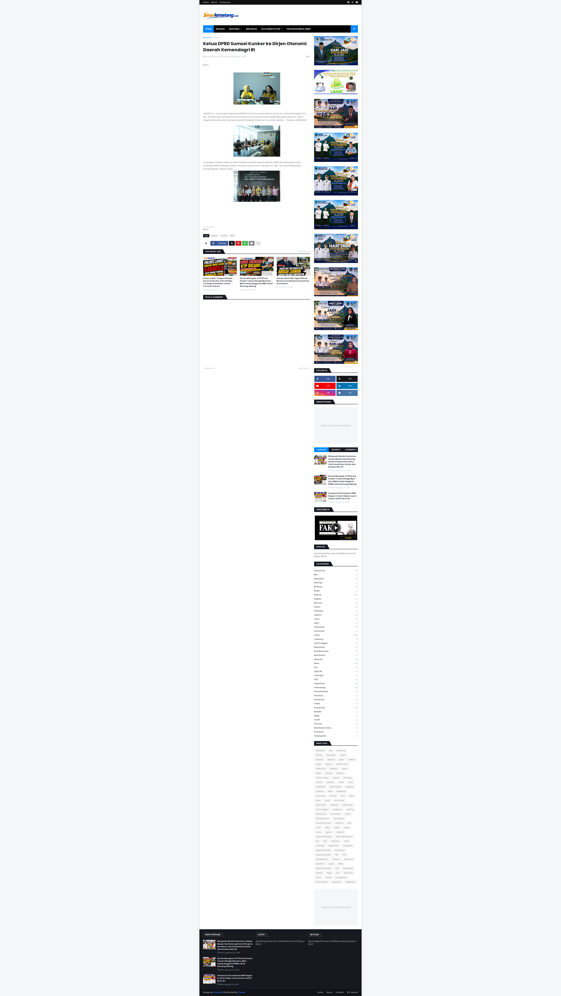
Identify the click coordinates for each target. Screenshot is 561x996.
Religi (336, 715)
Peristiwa (336, 695)
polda (331, 864)
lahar (318, 800)
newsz (318, 832)
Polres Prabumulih (323, 868)
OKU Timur (335, 841)
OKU (325, 841)
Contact (340, 992)
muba (347, 814)
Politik (336, 703)
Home (206, 2)
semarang (348, 873)
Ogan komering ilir (323, 836)
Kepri (336, 623)
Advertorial (336, 570)
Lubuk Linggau (336, 643)
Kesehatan (336, 627)
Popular (321, 449)
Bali (336, 574)
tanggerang (341, 877)
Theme (241, 992)
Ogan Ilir (336, 671)
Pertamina (336, 699)
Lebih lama (303, 368)
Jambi (341, 782)
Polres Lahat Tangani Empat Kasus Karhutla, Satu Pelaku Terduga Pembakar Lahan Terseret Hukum (217, 282)
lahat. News (321, 805)
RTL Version (352, 992)
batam (343, 755)
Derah (318, 773)
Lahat (336, 635)
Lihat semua (304, 251)
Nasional (336, 659)
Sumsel (328, 877)
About (214, 2)
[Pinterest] (238, 243)
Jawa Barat (320, 787)
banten (319, 755)
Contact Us (225, 2)
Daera (318, 764)
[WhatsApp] (245, 243)
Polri (337, 868)
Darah (344, 768)
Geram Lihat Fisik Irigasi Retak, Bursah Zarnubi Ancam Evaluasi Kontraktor (293, 281)
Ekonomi (336, 602)
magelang (337, 809)
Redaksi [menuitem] (220, 28)
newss (336, 827)
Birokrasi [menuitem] (251, 28)
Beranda (207, 37)
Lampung (336, 639)
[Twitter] (232, 243)
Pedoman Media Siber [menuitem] (299, 28)
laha (343, 796)
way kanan (336, 882)
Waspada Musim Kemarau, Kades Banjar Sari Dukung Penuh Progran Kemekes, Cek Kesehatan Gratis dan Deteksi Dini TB (342, 461)
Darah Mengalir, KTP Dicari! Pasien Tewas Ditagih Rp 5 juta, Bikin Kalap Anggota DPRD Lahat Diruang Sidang (256, 282)
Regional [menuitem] (234, 28)
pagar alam (334, 845)
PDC (344, 855)
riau (337, 873)
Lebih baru (210, 368)
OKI (336, 667)
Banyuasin (336, 578)
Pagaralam (336, 683)
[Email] (251, 243)
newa (318, 827)
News (232, 235)
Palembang (336, 687)
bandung (341, 750)
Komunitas (336, 631)
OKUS (346, 841)
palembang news (323, 855)
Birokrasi (336, 586)
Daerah (216, 37)
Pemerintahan (336, 691)
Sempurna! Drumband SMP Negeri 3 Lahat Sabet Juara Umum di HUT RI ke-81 (342, 496)
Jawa (336, 619)
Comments (350, 449)
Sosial (336, 719)
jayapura (349, 787)
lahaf (351, 796)
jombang (320, 791)
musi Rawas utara (336, 727)
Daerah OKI (320, 768)
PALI (336, 679)
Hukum (336, 606)
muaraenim (336, 814)
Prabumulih (336, 707)
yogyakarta (350, 882)
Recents (336, 449)
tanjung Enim (336, 735)
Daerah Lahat (342, 764)
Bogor (336, 590)
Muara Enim (336, 647)
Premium (218, 992)
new (349, 823)
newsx (346, 827)
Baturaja (336, 582)
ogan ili (329, 832)
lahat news (339, 800)
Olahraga (336, 675)
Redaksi (336, 711)
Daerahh (333, 768)
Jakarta (224, 235)
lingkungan (348, 805)
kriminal (336, 723)
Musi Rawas (336, 655)
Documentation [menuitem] (270, 28)
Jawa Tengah (335, 787)
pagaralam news (323, 850)
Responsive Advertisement (336, 425)
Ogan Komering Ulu (344, 836)
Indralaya (336, 610)
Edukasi (336, 598)
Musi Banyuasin (336, 651)
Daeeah (351, 759)
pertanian (336, 731)
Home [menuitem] (208, 28)
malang (349, 809)
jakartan (330, 782)
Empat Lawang (322, 778)
